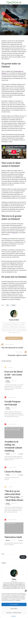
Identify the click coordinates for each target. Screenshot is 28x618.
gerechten (13, 305)
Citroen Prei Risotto (12, 471)
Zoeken (2, 553)
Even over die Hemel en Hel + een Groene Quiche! (13, 374)
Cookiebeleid (13, 616)
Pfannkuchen (15, 232)
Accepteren (14, 604)
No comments (21, 30)
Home (2, 8)
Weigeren (14, 608)
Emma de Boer (6, 30)
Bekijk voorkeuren (14, 612)
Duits (8, 305)
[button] (26, 590)
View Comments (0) (13, 338)
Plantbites (8, 380)
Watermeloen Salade (13, 537)
